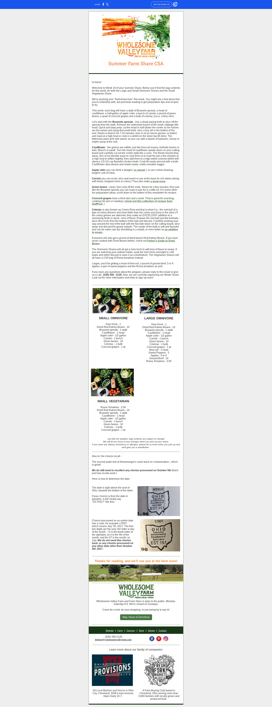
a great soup (157, 181)
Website (110, 630)
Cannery (131, 630)
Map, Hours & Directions (136, 617)
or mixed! (139, 170)
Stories (151, 630)
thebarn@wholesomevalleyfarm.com (113, 639)
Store (141, 630)
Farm (120, 630)
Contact (162, 630)
